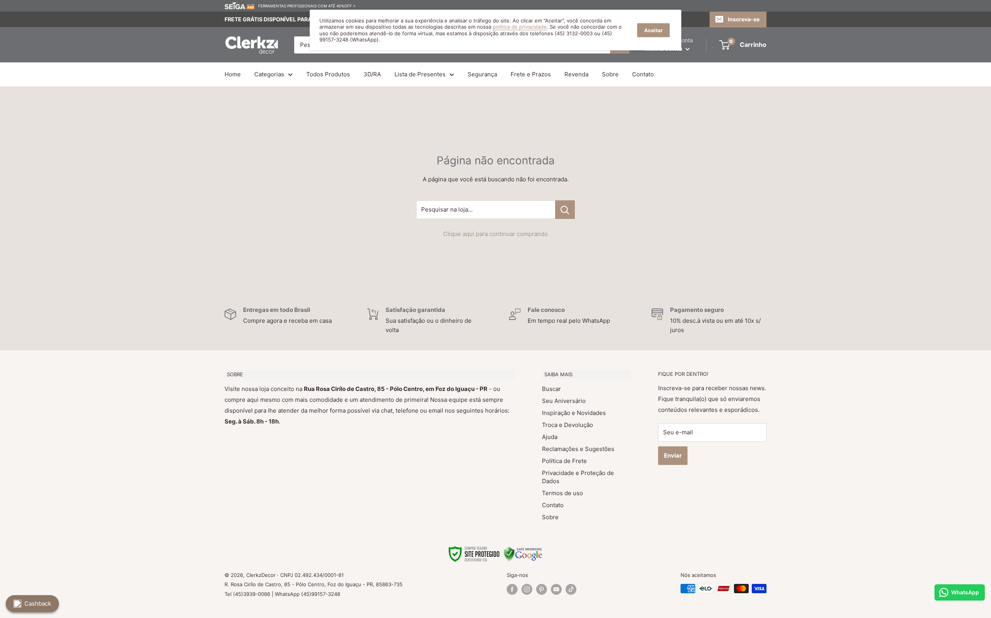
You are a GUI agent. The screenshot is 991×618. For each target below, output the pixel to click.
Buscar (551, 388)
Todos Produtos (328, 74)
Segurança (482, 74)
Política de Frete (564, 461)
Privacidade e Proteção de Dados (578, 477)
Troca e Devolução (567, 425)
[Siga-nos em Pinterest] (541, 589)
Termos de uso (562, 493)
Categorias (269, 74)
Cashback (37, 603)
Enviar (673, 455)
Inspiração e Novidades (574, 413)
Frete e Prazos (531, 74)
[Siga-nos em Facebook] (512, 589)
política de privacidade (520, 27)
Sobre (610, 74)
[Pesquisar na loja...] (565, 209)
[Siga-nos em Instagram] (526, 589)
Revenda (576, 74)
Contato (643, 74)
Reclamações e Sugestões (578, 449)
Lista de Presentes (420, 74)
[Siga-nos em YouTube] (556, 589)
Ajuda (549, 437)
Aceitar (653, 30)
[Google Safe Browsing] (523, 551)
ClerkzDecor (261, 575)
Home (233, 74)
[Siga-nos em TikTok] (571, 589)
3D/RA (372, 74)
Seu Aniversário (564, 401)
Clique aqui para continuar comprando (495, 234)
